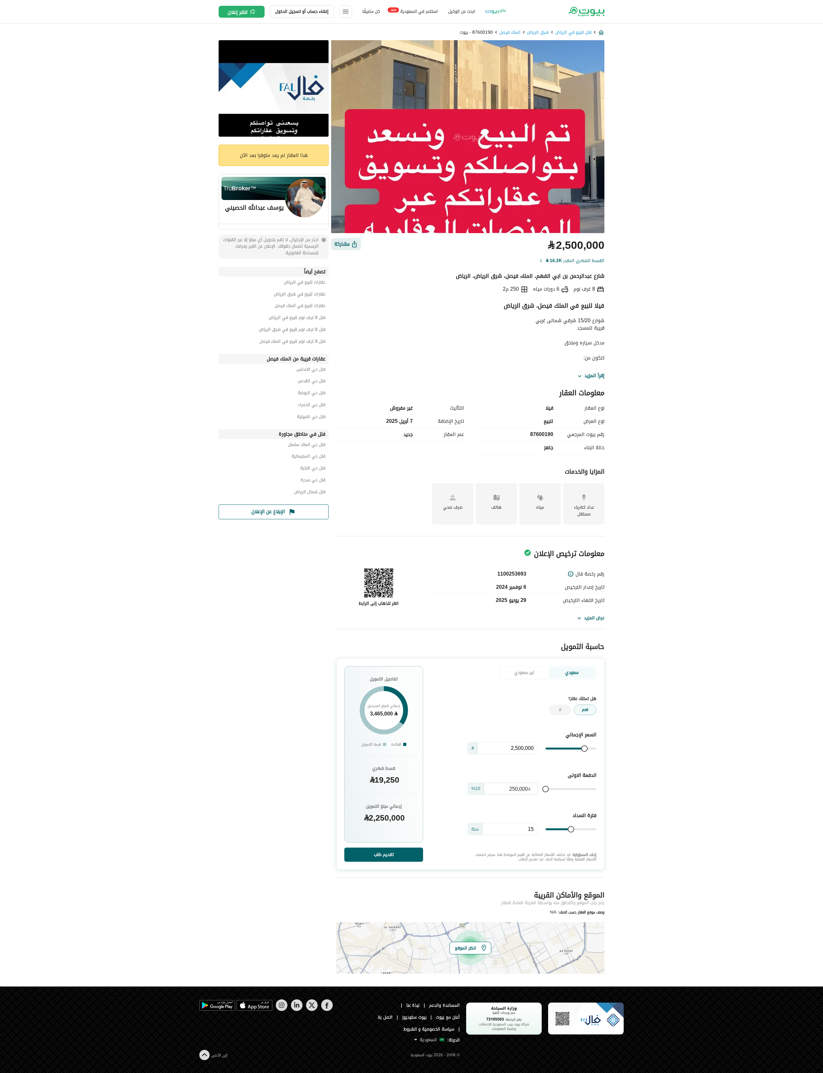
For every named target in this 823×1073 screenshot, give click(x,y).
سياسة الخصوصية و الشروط (429, 1029)
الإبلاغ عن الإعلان (268, 511)
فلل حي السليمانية (308, 457)
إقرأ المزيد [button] (594, 376)
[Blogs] (495, 11)
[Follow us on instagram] (281, 1009)
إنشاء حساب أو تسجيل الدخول (302, 11)
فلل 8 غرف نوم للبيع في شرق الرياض (292, 330)
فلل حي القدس (311, 381)
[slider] (584, 748)
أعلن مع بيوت (448, 1017)
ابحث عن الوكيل (461, 11)
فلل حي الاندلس (310, 370)
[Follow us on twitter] (312, 1009)
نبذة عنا (413, 1005)
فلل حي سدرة (313, 480)
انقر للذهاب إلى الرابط (379, 603)
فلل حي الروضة (311, 393)
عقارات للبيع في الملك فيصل (300, 306)
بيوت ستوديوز (414, 1017)
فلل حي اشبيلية (311, 417)
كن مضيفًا (371, 11)
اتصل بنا (385, 1017)
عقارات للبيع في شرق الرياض (299, 295)
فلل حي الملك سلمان (306, 445)
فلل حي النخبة (312, 469)
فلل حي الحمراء (311, 405)
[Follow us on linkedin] (297, 1009)
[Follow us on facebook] (327, 1009)
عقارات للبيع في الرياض (304, 283)
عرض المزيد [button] (594, 617)
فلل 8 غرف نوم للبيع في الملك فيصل (292, 342)
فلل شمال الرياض (309, 492)
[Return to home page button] (586, 11)
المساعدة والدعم (444, 1005)
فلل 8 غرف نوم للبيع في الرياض (297, 318)
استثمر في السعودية (414, 11)
